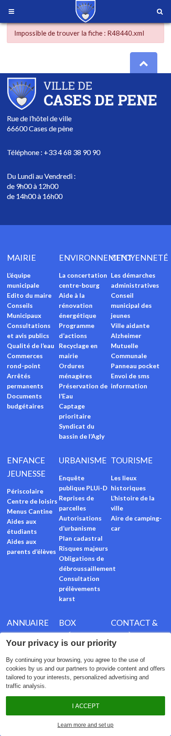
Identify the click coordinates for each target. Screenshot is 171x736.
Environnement (96, 257)
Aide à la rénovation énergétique (77, 305)
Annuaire (28, 623)
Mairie (21, 257)
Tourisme (132, 460)
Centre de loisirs (32, 501)
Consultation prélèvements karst (79, 588)
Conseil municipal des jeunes (131, 305)
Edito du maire (29, 295)
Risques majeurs (83, 548)
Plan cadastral (81, 538)
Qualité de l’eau (30, 345)
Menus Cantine (29, 511)
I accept (85, 706)
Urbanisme (83, 460)
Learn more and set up (85, 725)
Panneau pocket (135, 366)
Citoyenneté (139, 257)
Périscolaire (25, 491)
